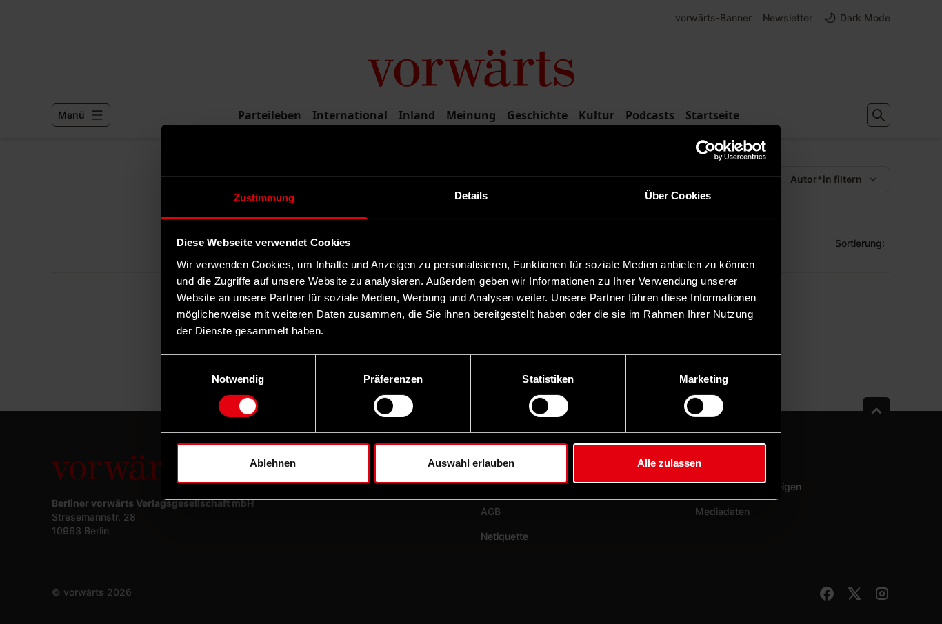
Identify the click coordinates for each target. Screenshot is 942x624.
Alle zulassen (669, 463)
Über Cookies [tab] (678, 195)
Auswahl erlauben (471, 463)
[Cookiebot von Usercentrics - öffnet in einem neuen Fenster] (705, 150)
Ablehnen (273, 463)
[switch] (393, 406)
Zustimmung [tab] (264, 197)
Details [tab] (471, 195)
